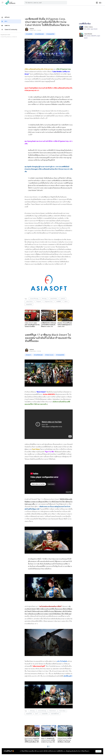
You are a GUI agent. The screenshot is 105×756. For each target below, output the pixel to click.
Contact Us (14, 36)
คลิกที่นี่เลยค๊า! (68, 676)
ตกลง (98, 751)
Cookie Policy (4, 36)
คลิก (64, 751)
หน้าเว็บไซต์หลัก (62, 661)
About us (9, 36)
